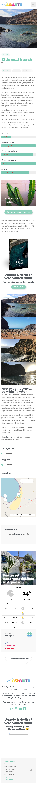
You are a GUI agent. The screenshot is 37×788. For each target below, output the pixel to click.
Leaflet (13, 515)
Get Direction (28, 481)
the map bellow (12, 437)
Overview (6, 71)
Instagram (11, 645)
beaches (16, 696)
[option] (18, 28)
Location (16, 71)
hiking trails (12, 698)
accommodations (27, 696)
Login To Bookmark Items (19, 658)
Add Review (27, 71)
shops (19, 698)
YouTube (10, 648)
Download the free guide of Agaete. (18, 282)
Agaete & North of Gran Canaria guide (18, 276)
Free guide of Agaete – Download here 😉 (18, 727)
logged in (18, 534)
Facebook (11, 643)
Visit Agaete (10, 636)
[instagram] (31, 770)
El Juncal (7, 63)
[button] (5, 499)
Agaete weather (18, 627)
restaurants (7, 696)
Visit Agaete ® (8, 687)
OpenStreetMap (22, 515)
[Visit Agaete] (11, 4)
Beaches (6, 55)
